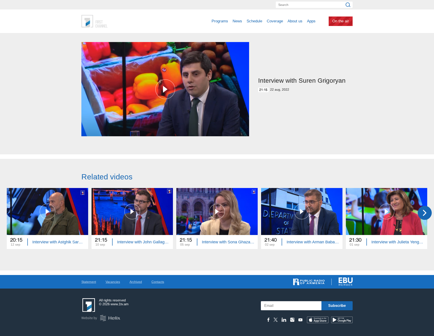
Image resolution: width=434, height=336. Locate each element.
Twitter (276, 320)
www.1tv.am (120, 304)
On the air (340, 21)
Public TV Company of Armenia (113, 21)
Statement (88, 282)
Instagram (292, 320)
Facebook (268, 320)
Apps (311, 21)
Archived (136, 282)
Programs (220, 21)
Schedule (254, 21)
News (237, 21)
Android (342, 320)
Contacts (157, 282)
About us (295, 21)
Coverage (275, 21)
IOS (317, 320)
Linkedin (284, 320)
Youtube (300, 320)
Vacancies (113, 282)
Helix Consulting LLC (100, 318)
